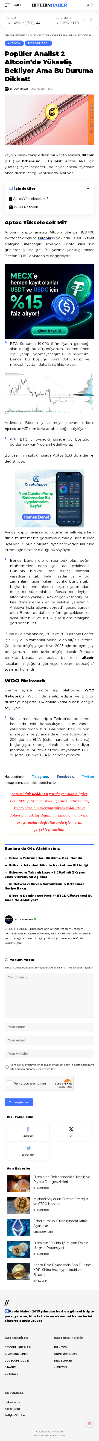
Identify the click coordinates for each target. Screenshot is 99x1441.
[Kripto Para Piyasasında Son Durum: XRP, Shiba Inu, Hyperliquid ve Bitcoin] (18, 1271)
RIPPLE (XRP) (40, 1281)
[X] (71, 1132)
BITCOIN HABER (19, 89)
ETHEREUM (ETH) (43, 1232)
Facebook (65, 777)
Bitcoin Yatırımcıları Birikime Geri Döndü (45, 858)
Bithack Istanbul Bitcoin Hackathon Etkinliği (48, 865)
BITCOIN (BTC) (38, 43)
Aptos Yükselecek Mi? (30, 199)
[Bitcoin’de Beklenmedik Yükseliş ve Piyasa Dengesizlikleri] (18, 1183)
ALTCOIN (14, 43)
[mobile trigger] (8, 5)
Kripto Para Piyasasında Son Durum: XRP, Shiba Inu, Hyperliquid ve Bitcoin (62, 1270)
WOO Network (26, 207)
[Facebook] (28, 1132)
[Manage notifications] (89, 1423)
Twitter (88, 777)
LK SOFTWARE (56, 1435)
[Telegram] (28, 1151)
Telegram (40, 777)
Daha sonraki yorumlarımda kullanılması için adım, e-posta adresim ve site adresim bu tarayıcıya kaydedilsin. (52, 1067)
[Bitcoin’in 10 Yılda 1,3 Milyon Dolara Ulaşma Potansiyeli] (18, 1249)
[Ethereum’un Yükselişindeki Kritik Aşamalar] (18, 1227)
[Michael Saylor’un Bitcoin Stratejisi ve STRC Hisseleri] (18, 1205)
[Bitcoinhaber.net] (49, 5)
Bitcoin (44, 238)
